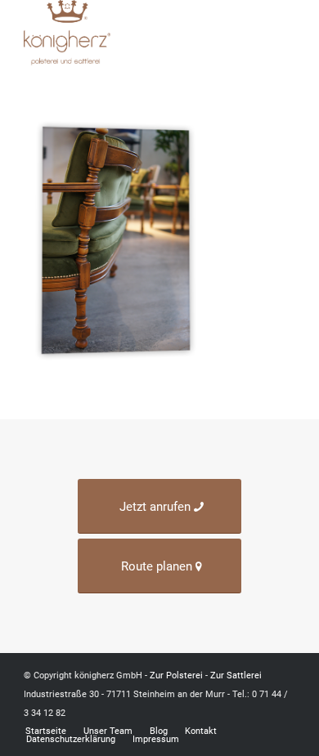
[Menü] (284, 32)
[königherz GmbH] (132, 32)
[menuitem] (284, 32)
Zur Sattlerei (236, 675)
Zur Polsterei (176, 675)
